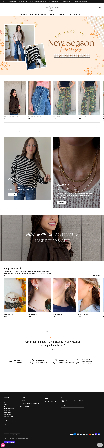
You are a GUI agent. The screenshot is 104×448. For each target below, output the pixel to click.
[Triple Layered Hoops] (89, 295)
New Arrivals (24, 14)
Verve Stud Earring (58, 314)
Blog (4, 402)
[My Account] (94, 8)
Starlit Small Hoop (33, 314)
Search (5, 427)
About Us (5, 400)
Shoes (69, 14)
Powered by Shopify (24, 438)
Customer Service (7, 410)
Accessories (61, 14)
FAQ (4, 406)
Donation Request (7, 412)
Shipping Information (8, 414)
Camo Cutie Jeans (57, 117)
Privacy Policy (6, 418)
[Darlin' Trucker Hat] (15, 295)
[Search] (97, 8)
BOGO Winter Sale (34, 14)
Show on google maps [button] (24, 406)
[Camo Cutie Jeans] (64, 98)
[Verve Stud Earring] (64, 295)
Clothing (43, 14)
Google (93, 361)
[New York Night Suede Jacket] (15, 98)
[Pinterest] (53, 401)
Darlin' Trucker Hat (8, 314)
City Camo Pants (82, 117)
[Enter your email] (82, 406)
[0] (99, 8)
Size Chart (6, 423)
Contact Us (6, 404)
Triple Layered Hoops (83, 314)
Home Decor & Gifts (77, 14)
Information (6, 397)
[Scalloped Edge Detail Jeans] (39, 98)
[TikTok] (56, 401)
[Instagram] (49, 401)
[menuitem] (24, 14)
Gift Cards (5, 425)
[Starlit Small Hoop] (39, 295)
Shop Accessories (96, 275)
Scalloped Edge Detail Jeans (35, 117)
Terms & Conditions (7, 421)
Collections (52, 14)
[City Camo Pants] (89, 98)
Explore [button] (46, 397)
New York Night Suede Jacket (11, 117)
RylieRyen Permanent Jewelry (9, 408)
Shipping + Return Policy (8, 416)
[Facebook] (46, 401)
